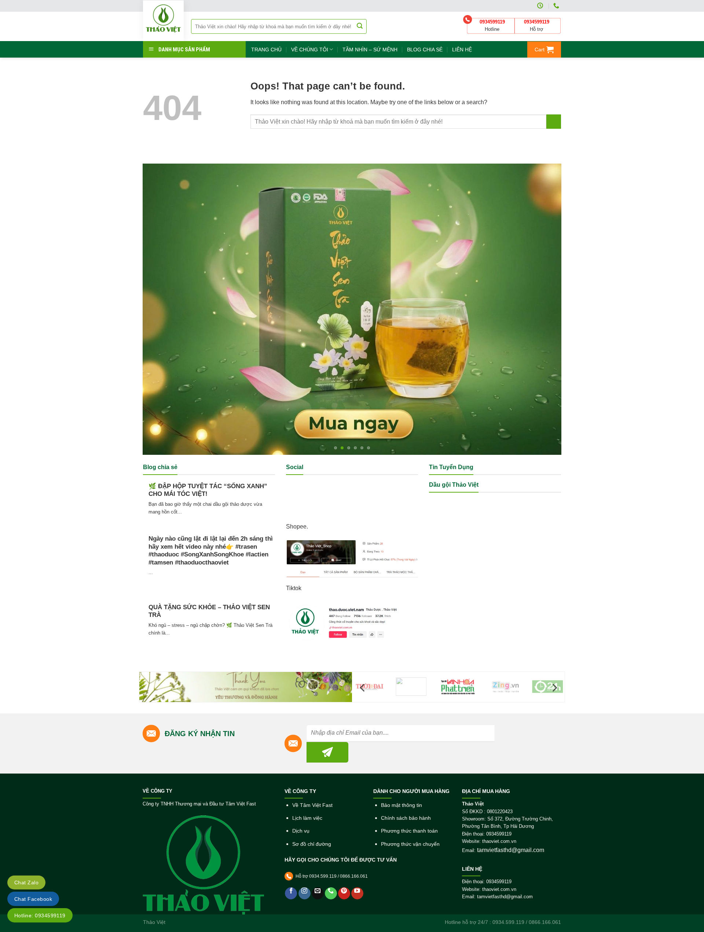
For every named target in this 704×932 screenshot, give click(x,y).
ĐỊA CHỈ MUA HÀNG (486, 791)
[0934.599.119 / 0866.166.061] (557, 5)
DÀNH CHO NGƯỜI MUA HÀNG (411, 791)
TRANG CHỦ (266, 49)
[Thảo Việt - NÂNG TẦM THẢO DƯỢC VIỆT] (163, 20)
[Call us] (331, 893)
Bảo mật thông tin (401, 805)
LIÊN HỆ (462, 49)
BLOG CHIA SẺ (425, 49)
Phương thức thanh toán (409, 831)
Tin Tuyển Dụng (451, 467)
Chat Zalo (26, 882)
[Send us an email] (318, 893)
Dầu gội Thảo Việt (453, 485)
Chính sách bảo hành (406, 818)
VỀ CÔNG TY (157, 791)
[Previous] (160, 309)
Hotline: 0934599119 (40, 915)
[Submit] (359, 27)
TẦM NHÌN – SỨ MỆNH (369, 49)
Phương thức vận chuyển (410, 844)
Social (294, 467)
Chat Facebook (33, 899)
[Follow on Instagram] (304, 893)
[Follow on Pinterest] (344, 893)
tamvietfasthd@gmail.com (510, 850)
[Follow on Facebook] (291, 893)
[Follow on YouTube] (357, 893)
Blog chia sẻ (160, 467)
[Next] (543, 309)
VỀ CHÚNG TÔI (309, 49)
